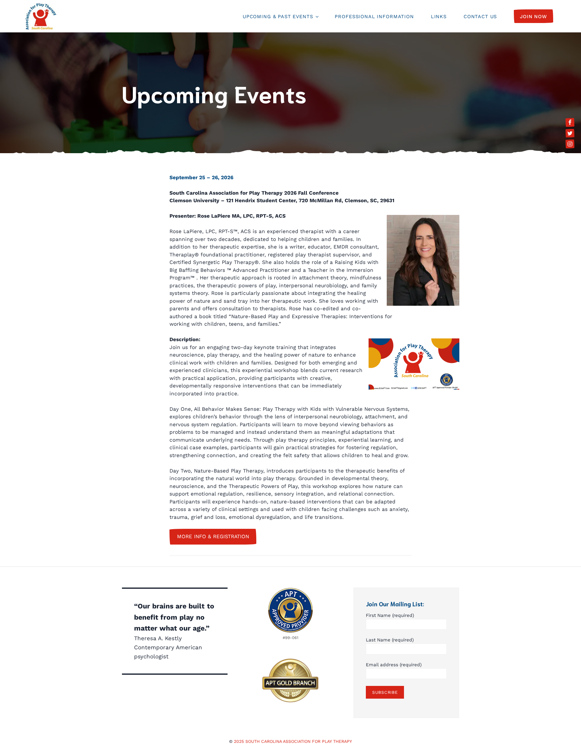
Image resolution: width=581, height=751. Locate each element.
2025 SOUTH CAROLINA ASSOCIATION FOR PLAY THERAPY (293, 741)
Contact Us (480, 16)
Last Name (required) (390, 640)
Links (439, 16)
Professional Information (374, 16)
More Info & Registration (213, 536)
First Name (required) (390, 615)
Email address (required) (394, 664)
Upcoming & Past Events (278, 16)
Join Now (533, 16)
